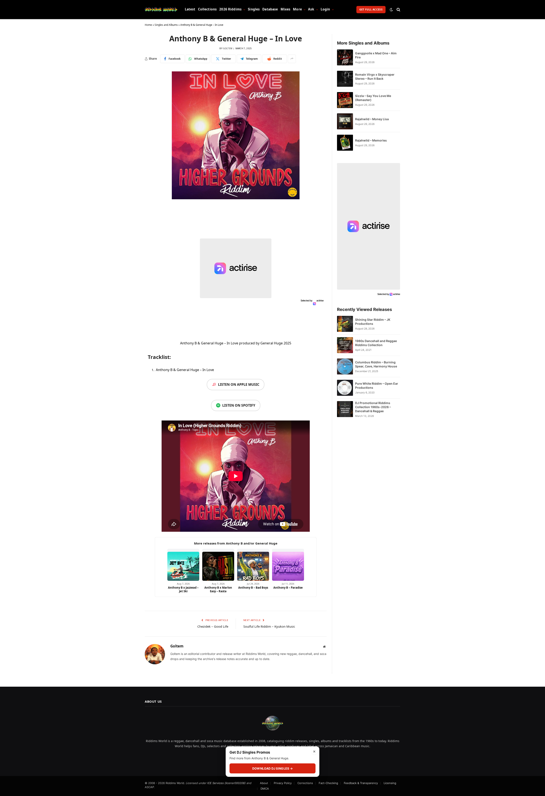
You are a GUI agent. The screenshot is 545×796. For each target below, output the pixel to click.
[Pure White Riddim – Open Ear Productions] (345, 388)
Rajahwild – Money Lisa (372, 119)
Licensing (390, 783)
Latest (190, 9)
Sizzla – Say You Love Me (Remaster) (373, 98)
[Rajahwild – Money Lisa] (345, 121)
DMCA (265, 788)
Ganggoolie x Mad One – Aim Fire (376, 55)
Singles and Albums (166, 25)
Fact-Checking (328, 783)
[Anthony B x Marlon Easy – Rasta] (218, 565)
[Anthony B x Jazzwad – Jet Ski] (183, 565)
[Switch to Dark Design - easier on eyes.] (391, 9)
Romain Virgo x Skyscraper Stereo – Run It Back (374, 76)
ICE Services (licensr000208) (226, 783)
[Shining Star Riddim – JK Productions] (345, 324)
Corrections (305, 783)
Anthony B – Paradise (288, 587)
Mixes (286, 9)
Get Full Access (371, 9)
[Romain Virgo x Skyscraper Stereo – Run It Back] (345, 79)
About (264, 783)
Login (325, 9)
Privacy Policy (283, 783)
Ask (311, 9)
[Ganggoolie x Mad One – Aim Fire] (345, 57)
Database (270, 9)
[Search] (398, 9)
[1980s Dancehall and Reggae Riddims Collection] (345, 345)
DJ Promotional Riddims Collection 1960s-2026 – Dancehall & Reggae (373, 407)
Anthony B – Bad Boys (253, 587)
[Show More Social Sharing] (292, 59)
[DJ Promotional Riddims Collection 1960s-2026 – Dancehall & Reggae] (345, 409)
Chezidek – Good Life (212, 626)
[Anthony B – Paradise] (288, 565)
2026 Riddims (230, 9)
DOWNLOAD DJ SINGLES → (272, 768)
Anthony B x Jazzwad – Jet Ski (183, 589)
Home (148, 25)
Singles (254, 9)
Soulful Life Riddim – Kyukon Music (269, 626)
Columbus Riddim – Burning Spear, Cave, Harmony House (376, 364)
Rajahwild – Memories (371, 140)
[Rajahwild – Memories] (345, 143)
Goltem (227, 48)
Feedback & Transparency (361, 783)
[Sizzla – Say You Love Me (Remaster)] (345, 100)
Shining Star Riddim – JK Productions (372, 321)
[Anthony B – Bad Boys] (253, 565)
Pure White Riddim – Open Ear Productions (376, 385)
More (297, 9)
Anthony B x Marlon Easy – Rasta (218, 589)
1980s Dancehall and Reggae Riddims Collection (376, 343)
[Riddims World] (161, 9)
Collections (207, 9)
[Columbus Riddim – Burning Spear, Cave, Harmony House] (345, 366)
